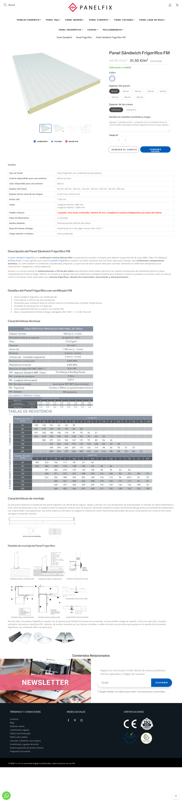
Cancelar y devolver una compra (25, 740)
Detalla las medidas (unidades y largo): (130, 116)
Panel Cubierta (99, 19)
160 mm (114, 97)
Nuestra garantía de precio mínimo (27, 748)
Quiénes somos (17, 726)
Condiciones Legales (19, 730)
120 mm (150, 91)
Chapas (92, 29)
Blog (12, 722)
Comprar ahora (155, 150)
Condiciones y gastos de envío (24, 744)
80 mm (126, 91)
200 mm (139, 97)
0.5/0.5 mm (116, 109)
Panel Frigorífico (70, 29)
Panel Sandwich (64, 37)
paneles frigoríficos (60, 260)
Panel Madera (74, 19)
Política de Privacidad (20, 733)
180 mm (127, 97)
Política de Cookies (19, 737)
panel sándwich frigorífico (22, 257)
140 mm (163, 91)
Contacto (14, 719)
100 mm (138, 91)
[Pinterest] (74, 720)
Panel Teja (53, 19)
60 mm (114, 91)
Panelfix (18, 763)
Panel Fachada (124, 19)
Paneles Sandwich (28, 19)
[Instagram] (81, 720)
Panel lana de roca (152, 19)
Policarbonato (113, 29)
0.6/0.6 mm (131, 109)
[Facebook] (68, 720)
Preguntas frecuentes (20, 751)
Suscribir (161, 682)
